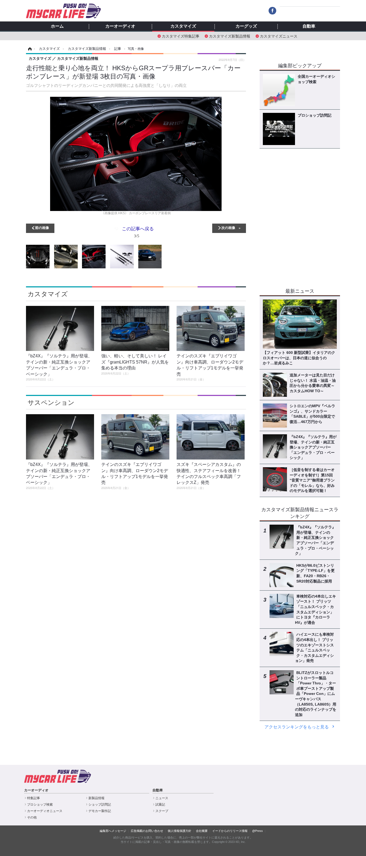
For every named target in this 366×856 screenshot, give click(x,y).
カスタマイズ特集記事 (180, 36)
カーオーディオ (120, 26)
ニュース (161, 798)
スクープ (161, 811)
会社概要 (202, 830)
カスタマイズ (183, 26)
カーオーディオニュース (44, 811)
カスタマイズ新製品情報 (229, 36)
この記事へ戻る (138, 232)
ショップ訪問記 (99, 804)
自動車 (308, 26)
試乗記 (160, 804)
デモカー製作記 (99, 811)
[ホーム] (29, 49)
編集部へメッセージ (113, 830)
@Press (257, 830)
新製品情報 (96, 798)
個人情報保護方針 (179, 830)
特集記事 (33, 798)
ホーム (57, 26)
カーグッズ (246, 26)
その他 (32, 817)
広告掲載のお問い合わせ (147, 830)
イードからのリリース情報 (230, 830)
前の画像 (42, 227)
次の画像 (228, 227)
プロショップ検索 (40, 804)
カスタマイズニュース (278, 36)
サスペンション (51, 402)
